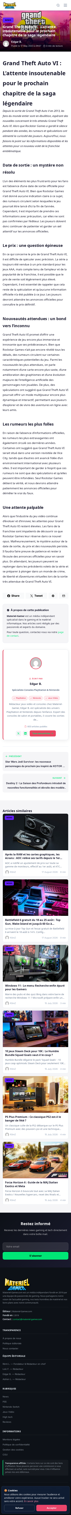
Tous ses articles (41, 733)
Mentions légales (11, 1439)
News (8, 20)
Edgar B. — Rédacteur (14, 1374)
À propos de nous (12, 1338)
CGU (5, 1454)
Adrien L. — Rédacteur (14, 1379)
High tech (8, 1417)
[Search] (58, 5)
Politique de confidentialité (16, 1444)
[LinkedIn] (25, 733)
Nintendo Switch (11, 1406)
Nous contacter (10, 1348)
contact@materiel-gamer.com (27, 1319)
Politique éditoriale (12, 1343)
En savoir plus (31, 1501)
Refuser (19, 1508)
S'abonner (35, 1255)
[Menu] (65, 5)
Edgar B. (36, 684)
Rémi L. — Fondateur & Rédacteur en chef (24, 1364)
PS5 (5, 1401)
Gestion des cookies (13, 1449)
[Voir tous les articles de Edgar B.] (36, 663)
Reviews (7, 1422)
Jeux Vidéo (8, 1412)
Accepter (51, 1508)
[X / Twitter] (18, 733)
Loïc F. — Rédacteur (13, 1369)
